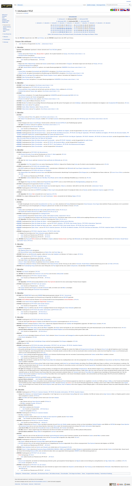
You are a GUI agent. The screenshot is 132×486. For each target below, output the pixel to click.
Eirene (37, 164)
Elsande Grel (22, 98)
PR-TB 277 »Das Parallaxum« (55, 144)
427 (64, 28)
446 (62, 32)
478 (90, 28)
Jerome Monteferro (69, 299)
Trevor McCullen (53, 49)
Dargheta (50, 75)
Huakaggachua (71, 335)
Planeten (31, 53)
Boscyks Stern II (41, 53)
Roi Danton (117, 238)
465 (83, 27)
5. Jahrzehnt (69, 23)
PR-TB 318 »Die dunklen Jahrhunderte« (41, 309)
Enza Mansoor (27, 124)
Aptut (36, 91)
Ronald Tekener (124, 238)
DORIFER (38, 190)
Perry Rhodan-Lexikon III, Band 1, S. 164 (70, 79)
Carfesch (29, 177)
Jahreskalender (73, 16)
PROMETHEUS (28, 295)
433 (56, 30)
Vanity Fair (21, 248)
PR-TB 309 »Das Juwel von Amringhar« (85, 225)
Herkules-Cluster (63, 238)
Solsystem (45, 447)
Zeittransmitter (60, 273)
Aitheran (30, 185)
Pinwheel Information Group (27, 154)
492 (77, 32)
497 (88, 32)
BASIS (71, 95)
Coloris (57, 89)
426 (62, 28)
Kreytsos (94, 323)
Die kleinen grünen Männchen (66, 221)
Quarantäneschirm (43, 204)
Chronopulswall (63, 447)
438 (66, 30)
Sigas (59, 252)
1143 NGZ (33, 375)
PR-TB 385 (42, 59)
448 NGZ (19, 227)
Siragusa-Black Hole (25, 172)
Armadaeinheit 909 (113, 102)
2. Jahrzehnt (46, 23)
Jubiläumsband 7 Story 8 (97, 185)
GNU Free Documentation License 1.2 (39, 481)
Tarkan (96, 34)
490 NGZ (66, 297)
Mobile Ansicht (37, 484)
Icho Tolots (37, 373)
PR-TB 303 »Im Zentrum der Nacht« (103, 136)
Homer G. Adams (52, 154)
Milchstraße (70, 168)
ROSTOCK (37, 377)
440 (71, 30)
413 (56, 27)
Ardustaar (100, 217)
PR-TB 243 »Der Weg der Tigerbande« (79, 132)
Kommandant (65, 95)
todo (20, 43)
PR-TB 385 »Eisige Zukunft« (38, 57)
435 (60, 30)
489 (92, 30)
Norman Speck (25, 79)
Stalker (20, 209)
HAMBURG (69, 449)
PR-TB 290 (69, 89)
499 (92, 32)
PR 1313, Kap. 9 (54, 211)
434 (58, 30)
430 (71, 28)
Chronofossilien (77, 34)
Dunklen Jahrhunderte (86, 426)
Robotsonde (34, 349)
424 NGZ (19, 130)
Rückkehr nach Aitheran (44, 183)
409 (69, 25)
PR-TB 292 (93, 168)
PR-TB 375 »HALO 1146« (54, 231)
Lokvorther (94, 381)
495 (83, 32)
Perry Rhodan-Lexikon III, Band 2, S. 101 (50, 98)
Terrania (24, 100)
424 (58, 28)
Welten (25, 260)
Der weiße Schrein (88, 140)
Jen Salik (59, 177)
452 (77, 25)
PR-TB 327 (42, 285)
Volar (35, 53)
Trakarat (32, 91)
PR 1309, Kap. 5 (63, 209)
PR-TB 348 (111, 189)
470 (94, 27)
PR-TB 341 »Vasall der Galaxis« (107, 227)
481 (75, 30)
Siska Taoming (25, 77)
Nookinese (79, 75)
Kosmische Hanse (40, 172)
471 (75, 28)
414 (58, 27)
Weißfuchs (56, 164)
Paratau (95, 63)
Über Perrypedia (24, 484)
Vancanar (31, 301)
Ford (26, 118)
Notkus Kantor (25, 109)
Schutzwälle (41, 427)
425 (60, 28)
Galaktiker (69, 323)
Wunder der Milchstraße (55, 160)
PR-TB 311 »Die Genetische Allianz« (56, 142)
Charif (63, 384)
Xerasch (55, 75)
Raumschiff (29, 238)
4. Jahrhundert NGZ (61, 21)
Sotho (27, 160)
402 (54, 25)
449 (69, 32)
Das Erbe (38, 43)
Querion (38, 447)
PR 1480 (103, 323)
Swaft (47, 335)
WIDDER (40, 295)
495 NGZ (26, 13)
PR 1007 (43, 100)
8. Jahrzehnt (92, 23)
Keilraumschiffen (34, 450)
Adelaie (20, 53)
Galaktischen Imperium (97, 190)
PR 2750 (54, 194)
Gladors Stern (48, 252)
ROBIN (22, 289)
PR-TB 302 (47, 156)
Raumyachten (53, 321)
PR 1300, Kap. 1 (63, 219)
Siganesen (58, 349)
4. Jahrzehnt (61, 23)
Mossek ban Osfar (38, 209)
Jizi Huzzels (25, 335)
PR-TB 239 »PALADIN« (37, 126)
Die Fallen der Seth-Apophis (45, 138)
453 (79, 25)
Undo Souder (22, 337)
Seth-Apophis (44, 185)
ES (48, 168)
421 (51, 28)
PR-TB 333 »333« (57, 309)
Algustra (78, 460)
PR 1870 (76, 299)
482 (77, 30)
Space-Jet (32, 122)
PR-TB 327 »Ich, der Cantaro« (38, 283)
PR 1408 (21, 174)
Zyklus (33, 130)
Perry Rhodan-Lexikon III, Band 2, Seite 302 (98, 118)
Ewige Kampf (43, 301)
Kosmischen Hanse (38, 289)
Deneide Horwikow (23, 55)
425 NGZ (19, 132)
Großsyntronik (74, 265)
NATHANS (88, 265)
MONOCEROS (45, 71)
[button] (6, 25)
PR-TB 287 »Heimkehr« (88, 136)
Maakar (53, 63)
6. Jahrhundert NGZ (84, 21)
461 (75, 27)
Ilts (66, 89)
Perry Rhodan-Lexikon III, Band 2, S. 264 (65, 71)
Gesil (50, 397)
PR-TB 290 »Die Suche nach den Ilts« (40, 87)
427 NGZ (19, 140)
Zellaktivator (28, 394)
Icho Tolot (29, 164)
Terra (37, 67)
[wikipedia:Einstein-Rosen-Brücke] (110, 172)
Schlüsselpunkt (59, 146)
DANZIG (45, 377)
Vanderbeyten (49, 196)
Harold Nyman (22, 95)
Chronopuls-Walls (40, 441)
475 (83, 28)
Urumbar (56, 215)
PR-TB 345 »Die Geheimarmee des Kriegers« (74, 144)
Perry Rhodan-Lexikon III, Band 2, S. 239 (49, 108)
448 (66, 32)
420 (71, 27)
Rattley (110, 381)
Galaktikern (56, 254)
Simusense (61, 443)
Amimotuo (63, 382)
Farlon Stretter (69, 416)
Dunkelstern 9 (50, 301)
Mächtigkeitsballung (40, 168)
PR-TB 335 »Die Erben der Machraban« (89, 227)
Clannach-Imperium (26, 97)
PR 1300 (65, 160)
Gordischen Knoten (42, 160)
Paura (47, 273)
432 (54, 30)
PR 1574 (34, 410)
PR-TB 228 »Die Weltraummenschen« (60, 132)
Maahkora (35, 323)
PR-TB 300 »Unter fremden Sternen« (73, 223)
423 (56, 28)
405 (60, 25)
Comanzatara (62, 335)
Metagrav (39, 122)
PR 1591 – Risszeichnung (65, 295)
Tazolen (35, 97)
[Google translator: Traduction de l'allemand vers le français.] (115, 9)
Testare (35, 381)
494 (81, 32)
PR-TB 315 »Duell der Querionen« (52, 227)
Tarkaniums (45, 217)
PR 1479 (43, 352)
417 (64, 27)
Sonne (30, 194)
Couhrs (33, 118)
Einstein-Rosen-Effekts (116, 172)
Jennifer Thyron (23, 240)
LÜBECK (61, 449)
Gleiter (57, 219)
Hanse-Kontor (46, 261)
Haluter (57, 327)
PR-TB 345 (116, 263)
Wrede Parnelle (22, 73)
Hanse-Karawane (88, 204)
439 (69, 30)
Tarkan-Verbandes (39, 233)
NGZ (23, 38)
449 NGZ (41, 307)
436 (62, 30)
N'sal (27, 102)
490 (94, 30)
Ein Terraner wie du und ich (97, 130)
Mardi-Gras (117, 359)
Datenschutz (17, 484)
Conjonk (126, 382)
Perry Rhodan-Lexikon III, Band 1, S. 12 (76, 53)
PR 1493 (69, 447)
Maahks (26, 323)
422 (54, 28)
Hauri (27, 254)
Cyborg (72, 394)
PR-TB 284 (47, 175)
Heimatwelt (36, 407)
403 (56, 25)
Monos (55, 426)
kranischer (55, 118)
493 (79, 32)
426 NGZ (19, 136)
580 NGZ (23, 468)
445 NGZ (19, 221)
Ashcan (20, 384)
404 (58, 25)
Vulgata (74, 196)
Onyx (51, 204)
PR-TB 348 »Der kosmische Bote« (39, 187)
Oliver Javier (25, 104)
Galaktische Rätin (41, 347)
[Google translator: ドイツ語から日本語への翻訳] (118, 9)
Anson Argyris (96, 204)
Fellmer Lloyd (51, 190)
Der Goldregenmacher (44, 213)
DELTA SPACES (26, 299)
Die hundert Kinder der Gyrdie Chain (29, 138)
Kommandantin (35, 71)
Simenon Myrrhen (47, 384)
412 (54, 27)
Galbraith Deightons (58, 329)
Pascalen (33, 403)
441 (51, 32)
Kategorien (18, 473)
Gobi (40, 299)
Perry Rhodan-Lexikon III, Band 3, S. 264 (44, 85)
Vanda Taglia (25, 85)
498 (90, 32)
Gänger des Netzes (31, 181)
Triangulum (69, 63)
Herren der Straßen (42, 416)
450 (71, 32)
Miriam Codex (27, 89)
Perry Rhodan (51, 177)
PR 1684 (57, 261)
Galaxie (52, 215)
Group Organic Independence (82, 168)
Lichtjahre (50, 238)
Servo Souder (22, 462)
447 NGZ (19, 225)
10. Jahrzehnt (107, 23)
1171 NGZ (110, 263)
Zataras (56, 335)
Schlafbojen (78, 102)
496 (85, 32)
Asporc (106, 381)
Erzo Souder (25, 271)
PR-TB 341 (47, 235)
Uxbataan (56, 397)
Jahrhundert (34, 473)
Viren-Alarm (85, 130)
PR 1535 (37, 271)
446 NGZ (19, 223)
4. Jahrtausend (61, 19)
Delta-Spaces (33, 321)
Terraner (41, 365)
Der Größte (50, 134)
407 (64, 25)
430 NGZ (19, 146)
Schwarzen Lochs (39, 273)
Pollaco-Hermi (42, 323)
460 (94, 25)
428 (66, 28)
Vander (55, 196)
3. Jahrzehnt (54, 23)
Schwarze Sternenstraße (25, 373)
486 (85, 30)
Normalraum (22, 375)
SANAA (78, 217)
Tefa (34, 117)
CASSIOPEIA (57, 79)
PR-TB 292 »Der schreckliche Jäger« (40, 166)
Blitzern (43, 260)
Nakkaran (68, 384)
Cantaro (30, 252)
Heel (35, 185)
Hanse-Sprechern (53, 416)
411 (51, 27)
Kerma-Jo (24, 75)
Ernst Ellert (52, 382)
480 (94, 28)
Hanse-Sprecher (36, 401)
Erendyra (56, 263)
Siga (45, 349)
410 (71, 25)
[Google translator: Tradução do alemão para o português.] (111, 9)
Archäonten (45, 287)
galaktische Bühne (51, 209)
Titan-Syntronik (51, 281)
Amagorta (34, 287)
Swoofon (43, 335)
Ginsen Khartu (22, 71)
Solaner (23, 118)
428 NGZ (19, 142)
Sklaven (63, 185)
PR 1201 (127, 102)
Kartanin (45, 63)
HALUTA (42, 359)
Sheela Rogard (22, 347)
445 (60, 32)
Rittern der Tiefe (40, 177)
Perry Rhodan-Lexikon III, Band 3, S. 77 (51, 124)
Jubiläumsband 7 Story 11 (64, 215)
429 (69, 28)
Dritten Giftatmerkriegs (30, 63)
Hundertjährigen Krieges (40, 341)
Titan (54, 265)
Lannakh (44, 215)
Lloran (69, 382)
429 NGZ (19, 144)
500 (94, 32)
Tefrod (30, 117)
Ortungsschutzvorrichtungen (87, 349)
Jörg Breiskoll (22, 65)
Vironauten (79, 263)
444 (58, 32)
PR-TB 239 (42, 128)
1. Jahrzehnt (39, 23)
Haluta (35, 327)
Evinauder (38, 118)
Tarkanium (45, 211)
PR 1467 (124, 327)
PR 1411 (102, 335)
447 (64, 32)
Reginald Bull (47, 181)
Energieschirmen (83, 368)
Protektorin (29, 211)
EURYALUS (63, 122)
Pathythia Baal (22, 91)
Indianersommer (59, 134)
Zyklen (49, 34)
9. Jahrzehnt (99, 23)
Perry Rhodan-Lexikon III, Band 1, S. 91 (51, 91)
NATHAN (29, 281)
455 (83, 25)
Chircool (32, 65)
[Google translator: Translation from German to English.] (128, 9)
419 (69, 27)
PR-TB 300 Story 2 (43, 305)
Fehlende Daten (26, 473)
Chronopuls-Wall (54, 437)
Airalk (40, 215)
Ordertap (34, 263)
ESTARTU (56, 181)
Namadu (85, 190)
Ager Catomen (107, 394)
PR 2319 (78, 196)
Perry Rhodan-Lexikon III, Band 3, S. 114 (76, 67)
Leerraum (53, 431)
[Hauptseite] (7, 6)
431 (51, 30)
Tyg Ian (30, 160)
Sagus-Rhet (32, 75)
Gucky (20, 89)
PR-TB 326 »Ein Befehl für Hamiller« (70, 227)
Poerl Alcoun (22, 117)
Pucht (20, 455)
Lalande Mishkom (27, 67)
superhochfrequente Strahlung (56, 435)
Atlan (46, 177)
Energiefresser (80, 142)
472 (77, 28)
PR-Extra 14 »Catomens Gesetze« (39, 392)
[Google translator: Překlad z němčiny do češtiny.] (125, 9)
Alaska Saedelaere (23, 215)
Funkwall (64, 427)
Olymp (36, 363)
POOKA (22, 211)
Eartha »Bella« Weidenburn (28, 107)
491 (75, 32)
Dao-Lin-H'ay (22, 217)
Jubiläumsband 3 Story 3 (47, 43)
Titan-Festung (88, 466)
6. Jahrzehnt (76, 23)
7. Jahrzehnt (84, 23)
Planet (28, 327)
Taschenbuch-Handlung (106, 473)
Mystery (53, 89)
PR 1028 (48, 118)
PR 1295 (76, 205)
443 (56, 32)
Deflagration (44, 205)
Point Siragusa (82, 172)
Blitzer (63, 287)
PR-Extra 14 (47, 401)
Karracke (58, 122)
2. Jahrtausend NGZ (83, 19)
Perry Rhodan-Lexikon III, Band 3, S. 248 (75, 73)
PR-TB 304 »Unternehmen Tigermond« (91, 223)
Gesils (64, 381)
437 (64, 30)
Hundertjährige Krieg (29, 265)
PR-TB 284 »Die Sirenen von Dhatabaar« (41, 170)
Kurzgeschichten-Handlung (92, 473)
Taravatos (76, 372)
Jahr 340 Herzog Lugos (82, 118)
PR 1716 (76, 95)
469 (92, 27)
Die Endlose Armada (68, 34)
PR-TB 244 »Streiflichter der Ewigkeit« (60, 130)
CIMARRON (65, 67)
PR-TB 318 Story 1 (43, 311)
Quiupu (65, 53)
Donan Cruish (29, 250)
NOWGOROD (50, 449)
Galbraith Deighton (75, 363)
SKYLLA (34, 238)
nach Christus (40, 38)
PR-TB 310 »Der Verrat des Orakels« (118, 132)
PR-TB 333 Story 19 (43, 313)
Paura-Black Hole (89, 372)
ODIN (27, 343)
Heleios (33, 261)
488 (90, 30)
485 (83, 30)
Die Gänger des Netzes (88, 34)
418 (66, 27)
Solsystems (71, 466)
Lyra (54, 204)
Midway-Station (37, 431)
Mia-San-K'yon (35, 211)
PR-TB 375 (47, 236)
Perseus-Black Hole (51, 359)
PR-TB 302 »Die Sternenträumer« (39, 152)
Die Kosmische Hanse (57, 34)
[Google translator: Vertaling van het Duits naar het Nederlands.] (121, 9)
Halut (32, 327)
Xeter (33, 194)
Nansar (59, 384)
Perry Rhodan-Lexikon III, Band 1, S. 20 (49, 116)
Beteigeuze (79, 449)
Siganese (23, 250)
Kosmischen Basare (30, 377)
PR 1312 (100, 63)
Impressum (31, 484)
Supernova (49, 194)
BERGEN (56, 449)
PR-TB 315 (30, 240)
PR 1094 (46, 106)
